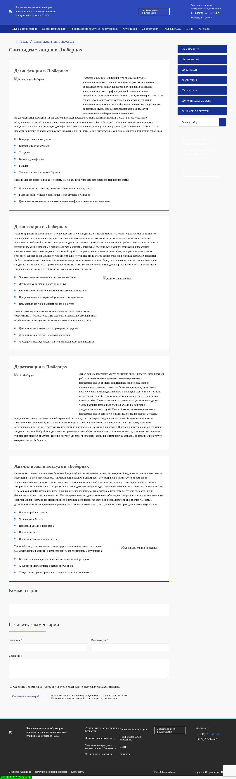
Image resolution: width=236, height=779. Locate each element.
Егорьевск (206, 17)
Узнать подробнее (196, 173)
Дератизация (190, 69)
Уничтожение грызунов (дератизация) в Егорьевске (100, 747)
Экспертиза (189, 90)
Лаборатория (150, 28)
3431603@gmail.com (165, 772)
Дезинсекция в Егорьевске (100, 738)
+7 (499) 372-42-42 (204, 13)
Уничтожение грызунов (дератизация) (95, 28)
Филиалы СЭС (172, 28)
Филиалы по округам (195, 110)
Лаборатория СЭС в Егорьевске (131, 738)
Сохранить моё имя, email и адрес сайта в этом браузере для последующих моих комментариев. (66, 686)
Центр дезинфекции (54, 28)
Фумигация (130, 28)
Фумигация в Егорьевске (99, 754)
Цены (189, 28)
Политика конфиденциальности (51, 771)
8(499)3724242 (206, 739)
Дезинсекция (190, 49)
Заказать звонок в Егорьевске (151, 11)
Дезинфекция (190, 59)
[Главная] (10, 42)
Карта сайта (77, 771)
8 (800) (208, 734)
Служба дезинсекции (24, 28)
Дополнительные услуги (197, 100)
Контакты (204, 28)
